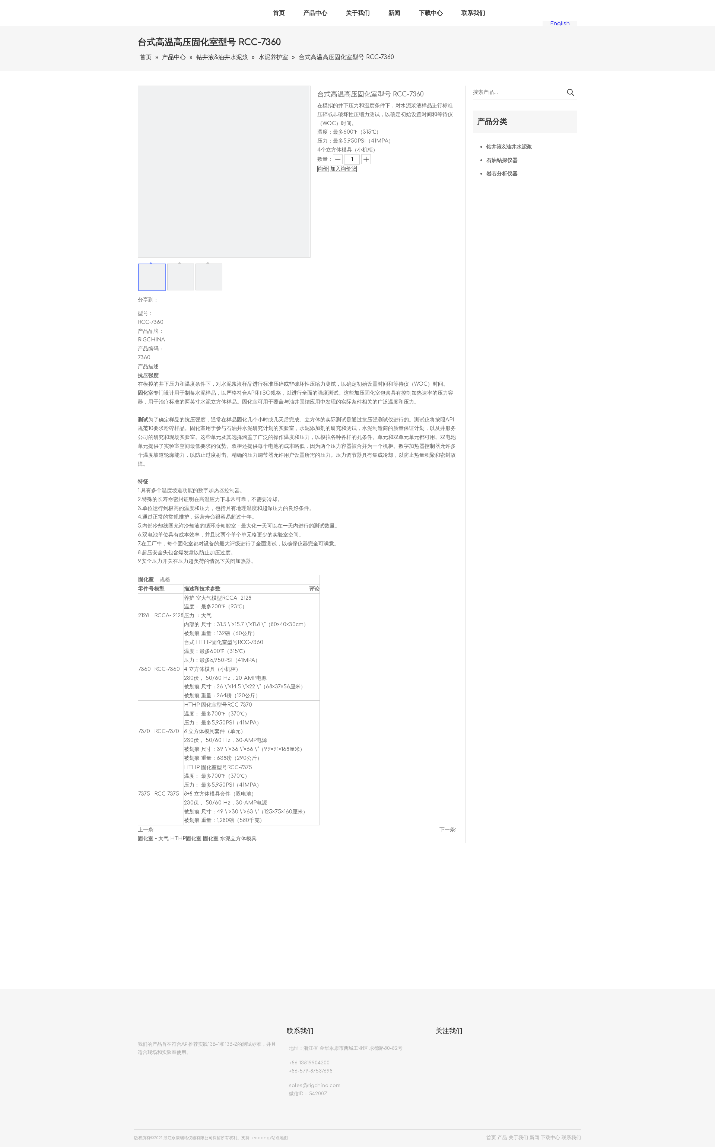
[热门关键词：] (570, 92)
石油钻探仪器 (502, 160)
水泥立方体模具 (238, 838)
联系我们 (473, 13)
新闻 (394, 13)
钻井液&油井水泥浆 (509, 147)
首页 (279, 13)
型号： (145, 313)
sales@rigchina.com (314, 1085)
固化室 (211, 838)
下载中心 (431, 13)
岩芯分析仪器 (502, 173)
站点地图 (279, 1137)
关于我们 (358, 13)
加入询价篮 (343, 169)
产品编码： (151, 348)
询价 (323, 169)
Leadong (260, 1137)
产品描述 (148, 366)
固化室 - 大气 (153, 838)
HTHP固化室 (185, 838)
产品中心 (315, 13)
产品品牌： (151, 331)
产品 (502, 1137)
